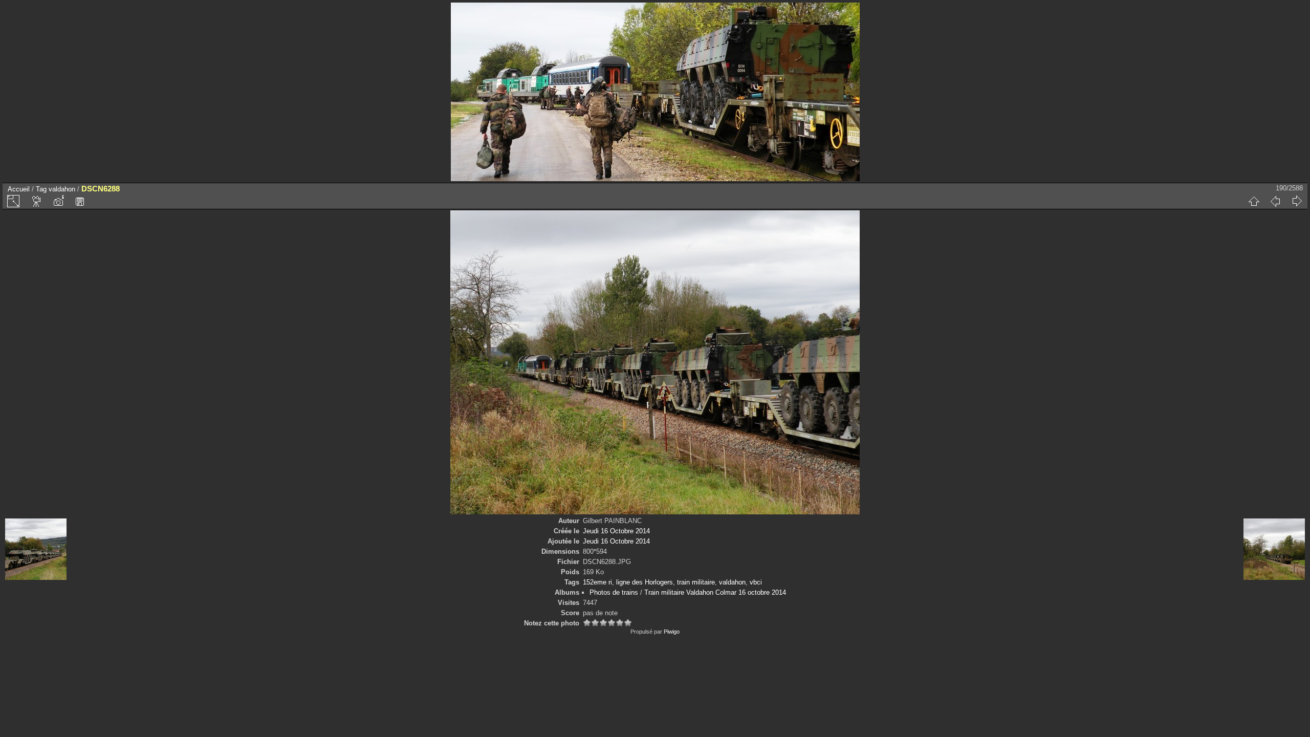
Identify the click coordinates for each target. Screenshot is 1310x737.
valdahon (62, 189)
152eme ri (597, 582)
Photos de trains (614, 592)
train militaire (696, 582)
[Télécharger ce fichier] (80, 201)
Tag (41, 189)
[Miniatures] (1253, 201)
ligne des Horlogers (644, 582)
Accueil (19, 189)
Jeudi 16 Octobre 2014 (616, 531)
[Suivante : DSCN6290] (1296, 201)
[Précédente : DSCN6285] (1275, 201)
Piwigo (672, 631)
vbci (756, 582)
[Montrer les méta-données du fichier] (58, 201)
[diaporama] (37, 201)
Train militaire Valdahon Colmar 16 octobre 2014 (715, 592)
